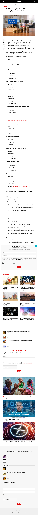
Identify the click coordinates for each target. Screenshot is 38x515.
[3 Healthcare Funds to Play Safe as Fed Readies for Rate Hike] (10, 280)
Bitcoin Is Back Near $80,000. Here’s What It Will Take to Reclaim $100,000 (18, 331)
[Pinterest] (4, 44)
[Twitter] (4, 42)
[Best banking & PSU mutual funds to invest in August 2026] (10, 296)
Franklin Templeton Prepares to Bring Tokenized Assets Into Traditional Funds (10, 319)
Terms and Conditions (24, 512)
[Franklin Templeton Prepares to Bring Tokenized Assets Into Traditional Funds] (10, 311)
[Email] (4, 46)
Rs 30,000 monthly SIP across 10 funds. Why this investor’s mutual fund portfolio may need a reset (27, 288)
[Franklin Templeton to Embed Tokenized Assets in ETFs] (27, 296)
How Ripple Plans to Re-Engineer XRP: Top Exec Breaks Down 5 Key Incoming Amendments (19, 441)
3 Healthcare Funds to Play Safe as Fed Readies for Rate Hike (10, 288)
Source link (8, 270)
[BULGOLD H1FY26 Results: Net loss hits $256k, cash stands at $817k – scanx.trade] (4, 341)
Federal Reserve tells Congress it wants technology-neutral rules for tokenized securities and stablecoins (21, 456)
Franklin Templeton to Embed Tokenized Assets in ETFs (27, 304)
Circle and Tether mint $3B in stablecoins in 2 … (14, 345)
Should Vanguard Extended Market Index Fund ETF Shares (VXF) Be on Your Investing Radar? (27, 319)
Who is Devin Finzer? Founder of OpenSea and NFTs (13, 419)
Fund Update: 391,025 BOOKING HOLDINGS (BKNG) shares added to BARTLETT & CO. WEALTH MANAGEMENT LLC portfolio (20, 460)
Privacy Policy (18, 512)
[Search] (34, 1)
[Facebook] (4, 40)
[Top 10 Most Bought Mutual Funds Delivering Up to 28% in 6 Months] (19, 25)
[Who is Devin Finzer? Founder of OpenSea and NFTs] (19, 409)
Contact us (13, 512)
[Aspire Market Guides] (19, 1)
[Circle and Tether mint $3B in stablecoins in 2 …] (4, 346)
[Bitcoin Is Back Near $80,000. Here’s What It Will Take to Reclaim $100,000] (4, 332)
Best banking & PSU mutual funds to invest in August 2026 (10, 304)
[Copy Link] (4, 49)
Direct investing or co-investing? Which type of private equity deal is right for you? (19, 451)
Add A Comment (19, 324)
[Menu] (3, 1)
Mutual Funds (5, 6)
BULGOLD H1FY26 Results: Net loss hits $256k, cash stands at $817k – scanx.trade (19, 340)
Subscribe (19, 371)
